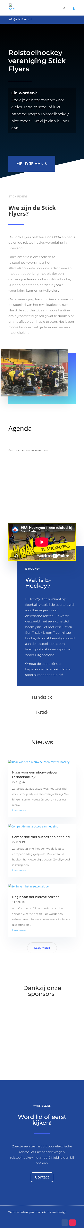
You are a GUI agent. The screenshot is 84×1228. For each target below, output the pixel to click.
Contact (42, 1177)
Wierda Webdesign (54, 1212)
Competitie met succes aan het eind (41, 837)
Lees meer (19, 810)
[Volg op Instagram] (72, 1222)
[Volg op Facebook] (65, 1222)
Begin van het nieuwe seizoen (36, 897)
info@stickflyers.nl (20, 19)
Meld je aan (30, 163)
